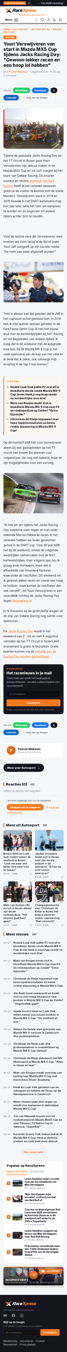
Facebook (40, 90)
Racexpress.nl (22, 601)
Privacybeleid (27, 1344)
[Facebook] (13, 1315)
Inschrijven (33, 702)
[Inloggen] (48, 20)
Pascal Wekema (18, 71)
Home (7, 29)
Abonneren (53, 1271)
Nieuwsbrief (10, 1344)
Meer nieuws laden (33, 1152)
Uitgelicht (37, 1172)
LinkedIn (11, 97)
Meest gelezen (17, 1172)
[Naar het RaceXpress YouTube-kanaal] (33, 1276)
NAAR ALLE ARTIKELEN (33, 15)
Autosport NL (40, 29)
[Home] (20, 10)
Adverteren (26, 1341)
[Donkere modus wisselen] (54, 20)
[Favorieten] (42, 20)
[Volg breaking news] (36, 20)
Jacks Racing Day (20, 631)
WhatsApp (21, 90)
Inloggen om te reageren (25, 807)
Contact (40, 1341)
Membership (10, 1341)
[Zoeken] (60, 20)
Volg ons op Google (37, 97)
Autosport (21, 29)
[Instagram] (21, 1315)
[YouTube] (5, 1315)
